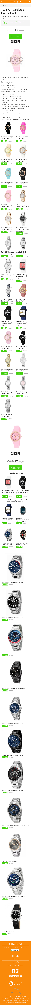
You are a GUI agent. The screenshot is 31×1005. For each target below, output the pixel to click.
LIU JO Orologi (5, 5)
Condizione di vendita (15, 965)
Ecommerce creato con (15, 1002)
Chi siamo (15, 959)
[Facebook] (13, 972)
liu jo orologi (20, 501)
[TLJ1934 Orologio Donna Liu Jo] (15, 68)
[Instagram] (17, 972)
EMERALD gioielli (15, 2)
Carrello (14, 962)
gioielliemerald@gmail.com (21, 1000)
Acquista (15, 36)
